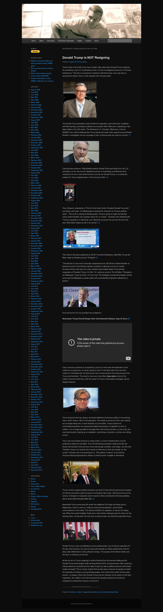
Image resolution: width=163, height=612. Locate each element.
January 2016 (36, 392)
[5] (128, 318)
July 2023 (34, 175)
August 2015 (35, 404)
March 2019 (35, 296)
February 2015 (36, 419)
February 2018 (36, 329)
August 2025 (35, 120)
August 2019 (35, 283)
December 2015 (36, 394)
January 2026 (36, 107)
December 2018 (36, 304)
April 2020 (34, 263)
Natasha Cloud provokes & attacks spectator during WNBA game (42, 63)
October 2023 (36, 168)
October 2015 (36, 399)
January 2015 (36, 422)
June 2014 (34, 440)
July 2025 (34, 122)
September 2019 (37, 281)
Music (33, 494)
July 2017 (34, 346)
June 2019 (34, 288)
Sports (33, 506)
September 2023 (37, 170)
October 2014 (36, 430)
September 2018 (37, 311)
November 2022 (36, 193)
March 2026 (35, 102)
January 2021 (36, 241)
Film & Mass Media (38, 486)
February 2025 (36, 135)
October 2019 (36, 278)
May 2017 (34, 351)
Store (96, 41)
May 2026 (34, 97)
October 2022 (36, 195)
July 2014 (34, 437)
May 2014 (34, 442)
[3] (99, 222)
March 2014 (35, 447)
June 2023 (34, 178)
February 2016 (36, 389)
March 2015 (35, 417)
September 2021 (37, 226)
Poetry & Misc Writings (39, 496)
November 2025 (36, 112)
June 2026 (34, 94)
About (41, 41)
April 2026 (34, 100)
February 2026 (36, 105)
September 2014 (37, 432)
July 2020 (34, 256)
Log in (33, 518)
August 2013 (35, 460)
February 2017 (36, 359)
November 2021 (36, 220)
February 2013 (36, 467)
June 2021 (34, 231)
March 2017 (35, 356)
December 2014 (36, 424)
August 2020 (35, 253)
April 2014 (34, 445)
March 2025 (35, 132)
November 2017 (36, 336)
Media (80, 41)
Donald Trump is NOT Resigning (86, 57)
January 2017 (36, 362)
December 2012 (36, 470)
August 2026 (35, 89)
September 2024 (37, 147)
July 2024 (34, 150)
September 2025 (37, 117)
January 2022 (36, 215)
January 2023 (36, 188)
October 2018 (36, 309)
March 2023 (35, 183)
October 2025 (36, 115)
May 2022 (34, 208)
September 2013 (37, 457)
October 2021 (36, 223)
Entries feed (35, 520)
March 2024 (35, 157)
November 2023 (36, 165)
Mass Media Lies (94, 592)
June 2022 (34, 205)
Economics (72, 592)
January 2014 (36, 452)
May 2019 (34, 291)
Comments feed (36, 523)
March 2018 (35, 326)
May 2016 (34, 382)
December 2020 (36, 243)
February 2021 (36, 238)
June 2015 (34, 409)
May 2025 (34, 127)
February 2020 (36, 268)
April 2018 (34, 324)
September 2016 (37, 372)
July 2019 (34, 286)
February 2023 (36, 185)
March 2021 (35, 236)
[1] (130, 135)
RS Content (35, 504)
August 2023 (35, 173)
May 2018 (34, 321)
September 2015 (37, 402)
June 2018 (34, 319)
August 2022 (35, 200)
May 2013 (34, 462)
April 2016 (34, 384)
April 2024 (34, 155)
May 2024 (34, 152)
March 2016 (35, 387)
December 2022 (36, 190)
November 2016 (36, 367)
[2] (107, 177)
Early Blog (50, 41)
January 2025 (36, 137)
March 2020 (35, 266)
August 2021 (35, 228)
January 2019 (36, 301)
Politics (79, 592)
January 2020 (36, 271)
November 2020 (36, 246)
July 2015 (34, 407)
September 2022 (37, 198)
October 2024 (36, 145)
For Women (35, 489)
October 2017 (36, 339)
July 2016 (34, 377)
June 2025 (34, 125)
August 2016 (35, 374)
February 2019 (36, 298)
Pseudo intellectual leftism (109, 592)
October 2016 (36, 369)
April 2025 (34, 130)
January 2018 (36, 331)
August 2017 (35, 344)
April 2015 (34, 414)
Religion (34, 501)
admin (85, 62)
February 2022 (36, 213)
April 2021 (34, 233)
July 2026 (34, 92)
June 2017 (34, 349)
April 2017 (34, 354)
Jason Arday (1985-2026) (40, 76)
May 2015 (34, 412)
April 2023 (34, 180)
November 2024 (36, 142)
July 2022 (34, 203)
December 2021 (36, 218)
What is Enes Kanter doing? (41, 73)
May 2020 (34, 261)
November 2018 (36, 306)
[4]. (97, 257)
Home (34, 41)
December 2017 (36, 334)
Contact (88, 41)
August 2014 (35, 435)
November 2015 (36, 397)
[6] (93, 498)
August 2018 (35, 314)
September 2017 (37, 341)
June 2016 (34, 379)
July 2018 (34, 316)
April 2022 (34, 210)
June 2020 (34, 258)
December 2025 (36, 110)
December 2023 (36, 163)
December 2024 (36, 140)
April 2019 (34, 293)
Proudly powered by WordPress (81, 604)
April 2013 (34, 465)
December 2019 (36, 273)
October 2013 (36, 455)
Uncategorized (36, 509)
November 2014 (36, 427)
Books (33, 481)
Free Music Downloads (66, 41)
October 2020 (36, 248)
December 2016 (36, 364)
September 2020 (37, 251)
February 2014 (36, 450)
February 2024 (36, 160)
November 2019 (36, 276)
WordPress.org (36, 525)
